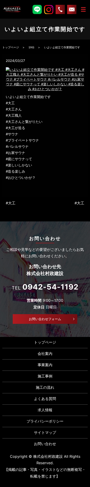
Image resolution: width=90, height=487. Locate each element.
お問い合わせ (45, 443)
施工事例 (45, 376)
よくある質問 (45, 398)
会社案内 (45, 353)
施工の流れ (45, 387)
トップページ (10, 47)
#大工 (10, 203)
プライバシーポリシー (45, 421)
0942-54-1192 (50, 286)
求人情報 (45, 410)
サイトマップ (45, 432)
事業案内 (45, 364)
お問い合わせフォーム (45, 319)
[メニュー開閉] (83, 9)
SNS (31, 47)
